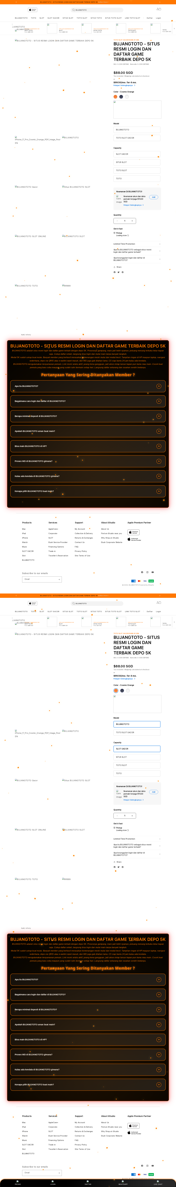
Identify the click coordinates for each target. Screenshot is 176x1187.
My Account (80, 529)
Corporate (52, 533)
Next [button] (160, 2)
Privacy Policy (81, 551)
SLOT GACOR (53, 18)
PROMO (18, 1184)
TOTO (33, 18)
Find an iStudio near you (111, 533)
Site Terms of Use (82, 556)
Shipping (127, 76)
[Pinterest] (123, 272)
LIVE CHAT (158, 1184)
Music (24, 547)
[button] (21, 18)
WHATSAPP (123, 1184)
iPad (24, 533)
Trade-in (52, 551)
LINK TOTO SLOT (132, 18)
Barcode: (133, 64)
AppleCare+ (53, 529)
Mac (24, 529)
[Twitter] (119, 272)
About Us (105, 529)
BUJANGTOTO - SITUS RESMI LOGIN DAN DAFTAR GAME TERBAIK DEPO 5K (74, 2)
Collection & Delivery (84, 533)
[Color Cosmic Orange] (115, 97)
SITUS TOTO (96, 18)
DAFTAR (88, 1184)
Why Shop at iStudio (110, 538)
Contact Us (80, 542)
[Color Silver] (127, 97)
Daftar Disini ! (103, 2)
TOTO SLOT (82, 18)
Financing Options (56, 547)
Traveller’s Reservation (58, 556)
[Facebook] (115, 272)
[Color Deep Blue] (121, 97)
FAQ (76, 547)
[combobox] (97, 10)
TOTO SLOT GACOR (125, 138)
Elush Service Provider (58, 542)
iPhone (25, 538)
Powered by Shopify (146, 585)
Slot (24, 556)
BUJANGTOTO (21, 18)
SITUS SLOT (68, 18)
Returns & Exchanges (84, 538)
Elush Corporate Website (111, 542)
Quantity (117, 215)
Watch (25, 542)
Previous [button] (16, 2)
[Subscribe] (59, 579)
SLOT (42, 18)
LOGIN (53, 1184)
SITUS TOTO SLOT (113, 18)
